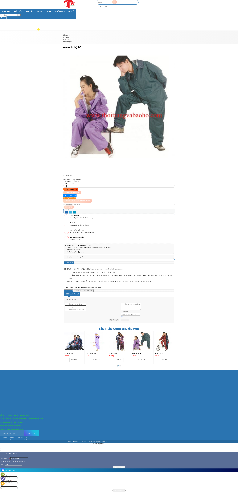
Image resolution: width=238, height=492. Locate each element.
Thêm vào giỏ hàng (71, 189)
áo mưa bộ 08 (91, 353)
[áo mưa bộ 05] (164, 341)
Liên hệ (71, 11)
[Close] (0, 450)
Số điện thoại (6, 461)
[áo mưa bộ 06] (141, 341)
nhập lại (125, 320)
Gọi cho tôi (68, 207)
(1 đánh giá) (70, 180)
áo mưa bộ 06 (136, 353)
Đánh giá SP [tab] (69, 291)
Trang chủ (6, 11)
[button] (40, 14)
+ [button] (85, 186)
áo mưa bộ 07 (113, 353)
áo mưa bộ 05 (159, 353)
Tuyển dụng (60, 11)
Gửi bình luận (114, 320)
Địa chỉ (2, 464)
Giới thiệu (18, 11)
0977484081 (103, 6)
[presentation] (66, 349)
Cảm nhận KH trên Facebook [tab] (84, 291)
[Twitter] (70, 212)
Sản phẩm (29, 11)
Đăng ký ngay (31, 433)
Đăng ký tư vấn (119, 467)
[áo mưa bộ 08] (96, 341)
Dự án (39, 11)
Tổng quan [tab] (69, 263)
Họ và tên (5, 459)
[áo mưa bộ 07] (119, 341)
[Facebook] (66, 212)
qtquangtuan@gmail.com (77, 252)
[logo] (69, 8)
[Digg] (74, 212)
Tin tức (48, 11)
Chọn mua (74, 360)
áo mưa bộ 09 (68, 353)
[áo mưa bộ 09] (74, 341)
